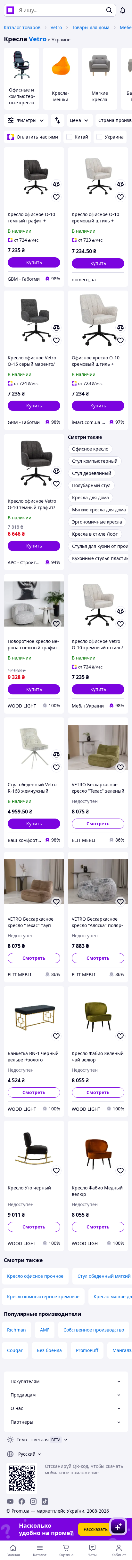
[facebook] (22, 1501)
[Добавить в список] (56, 197)
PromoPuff (87, 1350)
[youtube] (10, 1501)
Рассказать (96, 1529)
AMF (44, 1330)
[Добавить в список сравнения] (56, 184)
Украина (114, 137)
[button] (34, 262)
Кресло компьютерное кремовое (43, 1296)
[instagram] (33, 1501)
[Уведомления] (122, 10)
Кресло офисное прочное (35, 1276)
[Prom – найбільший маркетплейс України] (10, 10)
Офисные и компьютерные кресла (21, 96)
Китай (81, 137)
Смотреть (98, 823)
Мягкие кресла (100, 96)
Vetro (56, 27)
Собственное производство (93, 1330)
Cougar (15, 1350)
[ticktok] (45, 1501)
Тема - (33, 1439)
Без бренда (49, 1350)
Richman (16, 1330)
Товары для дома (91, 27)
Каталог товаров (22, 27)
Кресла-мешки (60, 96)
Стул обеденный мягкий (104, 1276)
